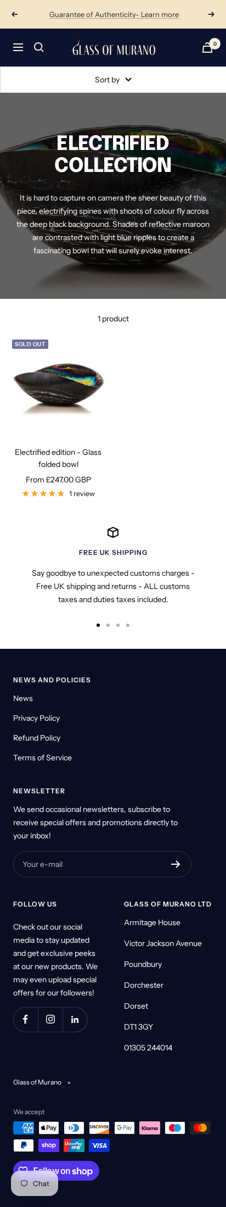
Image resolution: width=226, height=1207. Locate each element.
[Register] (175, 864)
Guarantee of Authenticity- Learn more (114, 14)
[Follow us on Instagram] (50, 1019)
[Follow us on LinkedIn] (75, 1019)
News (23, 698)
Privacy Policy (36, 718)
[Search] (39, 47)
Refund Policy (36, 738)
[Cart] (207, 47)
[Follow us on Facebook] (25, 1019)
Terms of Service (42, 758)
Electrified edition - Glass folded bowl (58, 458)
